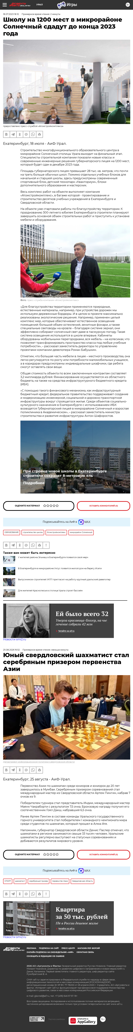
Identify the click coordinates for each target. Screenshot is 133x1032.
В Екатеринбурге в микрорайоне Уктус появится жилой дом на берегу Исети (60, 568)
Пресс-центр (68, 948)
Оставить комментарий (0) (103, 506)
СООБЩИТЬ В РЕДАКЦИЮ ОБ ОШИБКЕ (45, 956)
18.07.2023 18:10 (11, 14)
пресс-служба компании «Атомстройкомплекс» (53, 300)
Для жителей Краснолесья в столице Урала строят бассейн (50, 590)
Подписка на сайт (49, 948)
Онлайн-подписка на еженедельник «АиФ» (50, 952)
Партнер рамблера (56, 1019)
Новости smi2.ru (14, 639)
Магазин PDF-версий (89, 948)
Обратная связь (85, 952)
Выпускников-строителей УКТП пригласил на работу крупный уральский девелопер (64, 579)
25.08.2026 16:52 (11, 649)
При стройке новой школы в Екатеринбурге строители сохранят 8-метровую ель (65, 473)
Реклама (31, 948)
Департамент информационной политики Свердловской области (39, 761)
